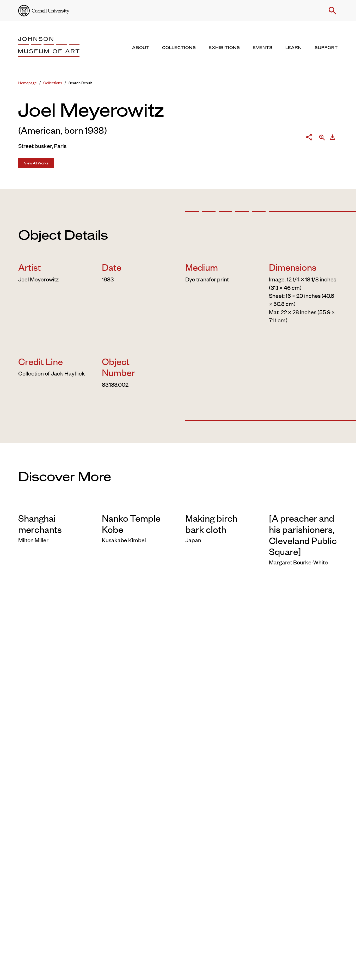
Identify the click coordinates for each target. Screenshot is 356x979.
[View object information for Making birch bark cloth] (219, 504)
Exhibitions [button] (224, 47)
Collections (52, 82)
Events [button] (263, 47)
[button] (332, 10)
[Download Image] (332, 138)
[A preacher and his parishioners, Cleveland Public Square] (303, 534)
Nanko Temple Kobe (131, 523)
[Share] (309, 138)
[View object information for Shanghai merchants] (52, 504)
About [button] (140, 47)
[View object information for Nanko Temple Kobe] (136, 504)
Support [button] (326, 47)
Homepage (27, 82)
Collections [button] (179, 47)
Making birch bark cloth (211, 523)
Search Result (80, 82)
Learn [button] (293, 47)
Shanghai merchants (40, 523)
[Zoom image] (322, 138)
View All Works (36, 162)
